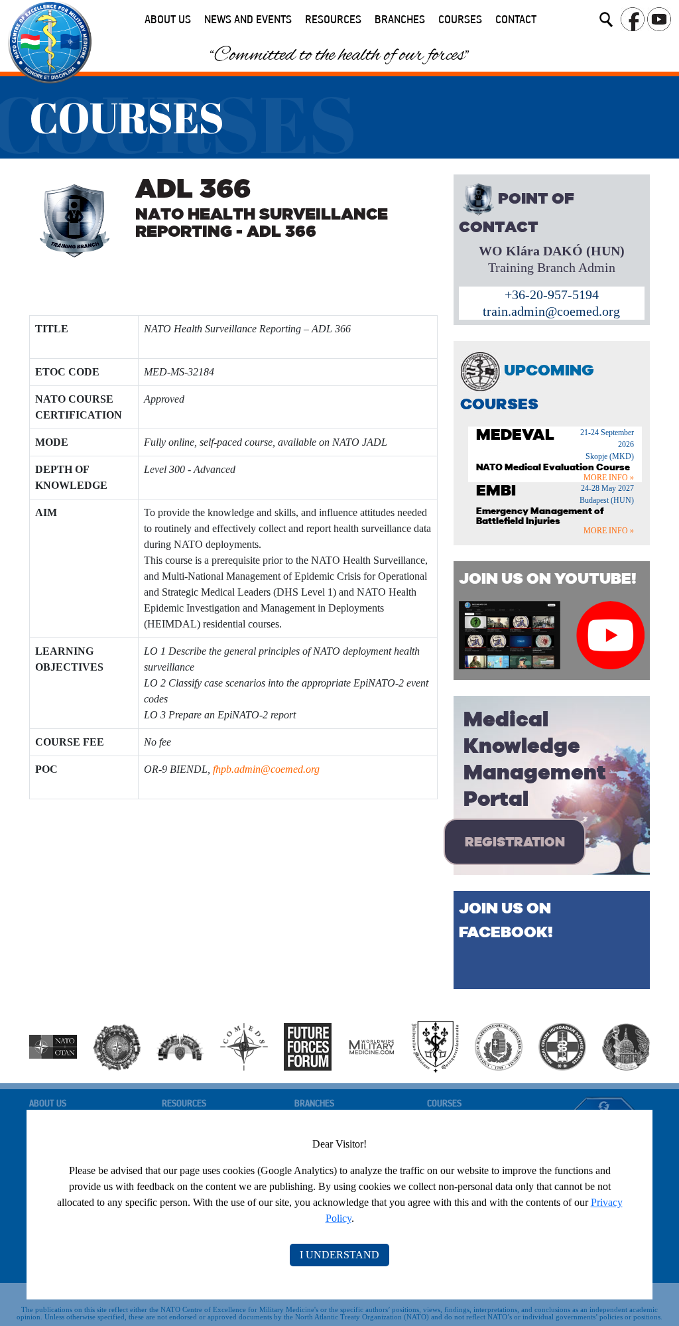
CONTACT (515, 20)
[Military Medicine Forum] (371, 1045)
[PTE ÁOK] (435, 1045)
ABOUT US (168, 20)
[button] (606, 22)
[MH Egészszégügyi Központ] (562, 1045)
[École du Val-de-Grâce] (626, 1045)
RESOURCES (333, 20)
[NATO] (53, 1045)
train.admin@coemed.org (551, 311)
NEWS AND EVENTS (248, 20)
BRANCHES (400, 20)
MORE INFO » (609, 478)
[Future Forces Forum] (308, 1045)
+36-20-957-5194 (552, 294)
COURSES (460, 20)
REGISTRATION (515, 841)
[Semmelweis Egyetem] (499, 1045)
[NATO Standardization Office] (244, 1045)
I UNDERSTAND (339, 1254)
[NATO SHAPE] (180, 1045)
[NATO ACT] (117, 1045)
